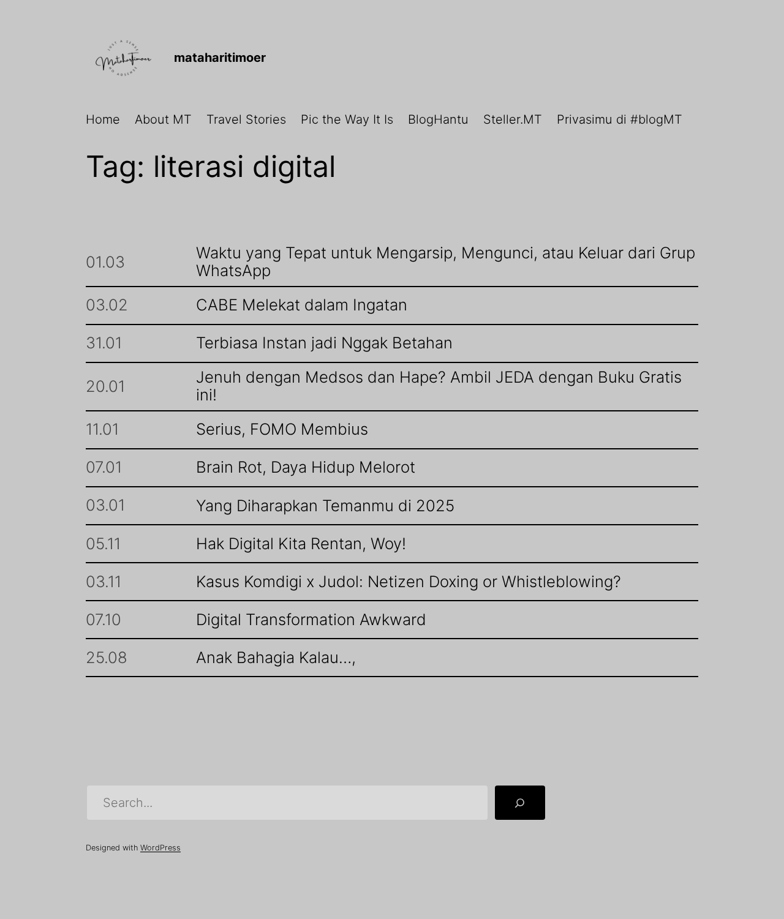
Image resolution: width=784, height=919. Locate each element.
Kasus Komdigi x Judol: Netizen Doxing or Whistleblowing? (408, 582)
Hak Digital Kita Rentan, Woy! (301, 544)
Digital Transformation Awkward (311, 620)
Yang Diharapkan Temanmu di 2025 (325, 506)
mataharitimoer (220, 57)
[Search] (520, 803)
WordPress (160, 847)
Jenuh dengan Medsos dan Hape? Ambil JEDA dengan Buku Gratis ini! (439, 386)
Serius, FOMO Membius (282, 429)
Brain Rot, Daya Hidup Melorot (305, 467)
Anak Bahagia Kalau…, (276, 658)
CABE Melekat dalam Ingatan (301, 305)
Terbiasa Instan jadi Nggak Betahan (324, 343)
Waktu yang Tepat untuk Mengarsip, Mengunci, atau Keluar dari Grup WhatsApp (445, 262)
